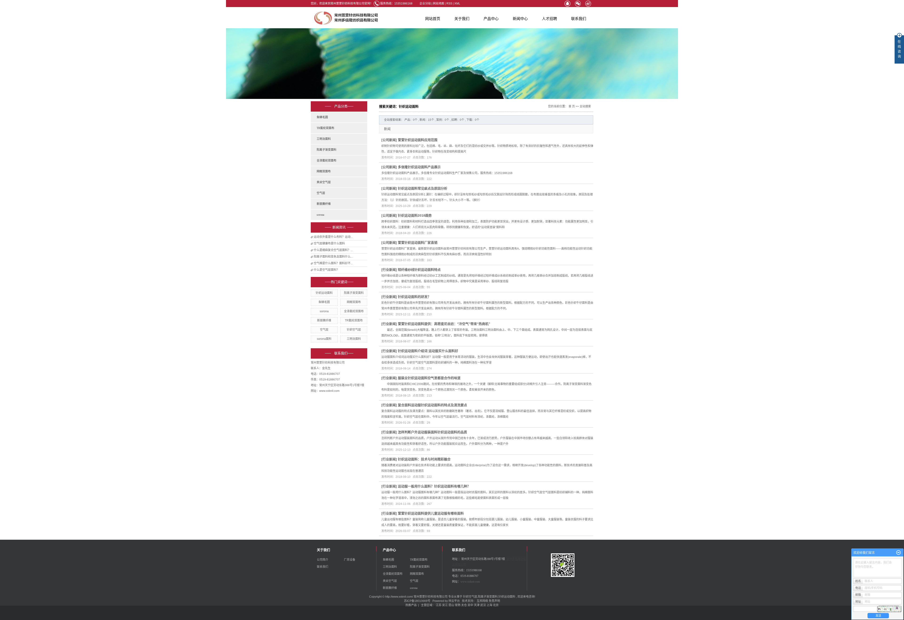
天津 (477, 605)
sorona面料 (324, 338)
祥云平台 (454, 601)
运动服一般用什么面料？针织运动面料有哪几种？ (434, 486)
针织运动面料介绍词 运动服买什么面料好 (428, 351)
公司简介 (322, 559)
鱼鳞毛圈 (322, 117)
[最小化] (898, 552)
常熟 (457, 605)
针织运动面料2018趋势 (415, 215)
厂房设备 (349, 559)
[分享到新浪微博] (588, 4)
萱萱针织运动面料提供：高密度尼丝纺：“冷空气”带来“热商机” (444, 324)
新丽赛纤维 (324, 204)
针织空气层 (354, 329)
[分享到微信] (578, 4)
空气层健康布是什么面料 (329, 243)
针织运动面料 (324, 293)
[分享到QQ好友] (567, 4)
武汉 (483, 605)
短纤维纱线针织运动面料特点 (419, 270)
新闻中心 (520, 19)
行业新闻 (389, 270)
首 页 (572, 106)
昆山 (451, 605)
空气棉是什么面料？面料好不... (333, 263)
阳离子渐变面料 (326, 149)
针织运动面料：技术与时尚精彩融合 (424, 459)
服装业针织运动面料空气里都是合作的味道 (429, 378)
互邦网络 (483, 601)
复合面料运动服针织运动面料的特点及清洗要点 (432, 405)
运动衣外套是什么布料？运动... (333, 237)
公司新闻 (389, 140)
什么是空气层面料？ (326, 270)
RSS (449, 3)
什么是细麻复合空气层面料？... (333, 250)
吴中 (470, 605)
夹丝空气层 (324, 182)
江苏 (438, 605)
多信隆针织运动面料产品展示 (419, 167)
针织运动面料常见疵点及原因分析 (422, 188)
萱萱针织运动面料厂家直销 (417, 242)
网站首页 (432, 19)
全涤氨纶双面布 (326, 160)
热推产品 (411, 605)
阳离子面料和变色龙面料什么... (333, 256)
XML (457, 3)
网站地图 (439, 3)
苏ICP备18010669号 (417, 601)
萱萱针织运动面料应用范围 (417, 140)
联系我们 (578, 19)
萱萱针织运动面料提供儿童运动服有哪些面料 (431, 513)
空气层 (321, 193)
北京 (496, 605)
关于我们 (461, 19)
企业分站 (425, 3)
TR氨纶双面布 (325, 128)
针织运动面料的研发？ (414, 297)
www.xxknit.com (470, 581)
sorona (320, 214)
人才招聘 (549, 19)
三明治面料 (324, 139)
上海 (489, 605)
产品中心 (491, 19)
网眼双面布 (324, 171)
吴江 (445, 605)
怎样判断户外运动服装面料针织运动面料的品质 (432, 432)
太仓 (464, 605)
